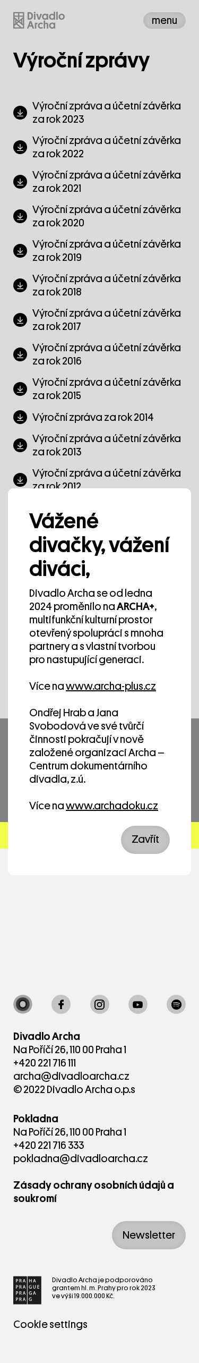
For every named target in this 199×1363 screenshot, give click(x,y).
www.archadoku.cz (112, 805)
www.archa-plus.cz (111, 686)
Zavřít (145, 839)
